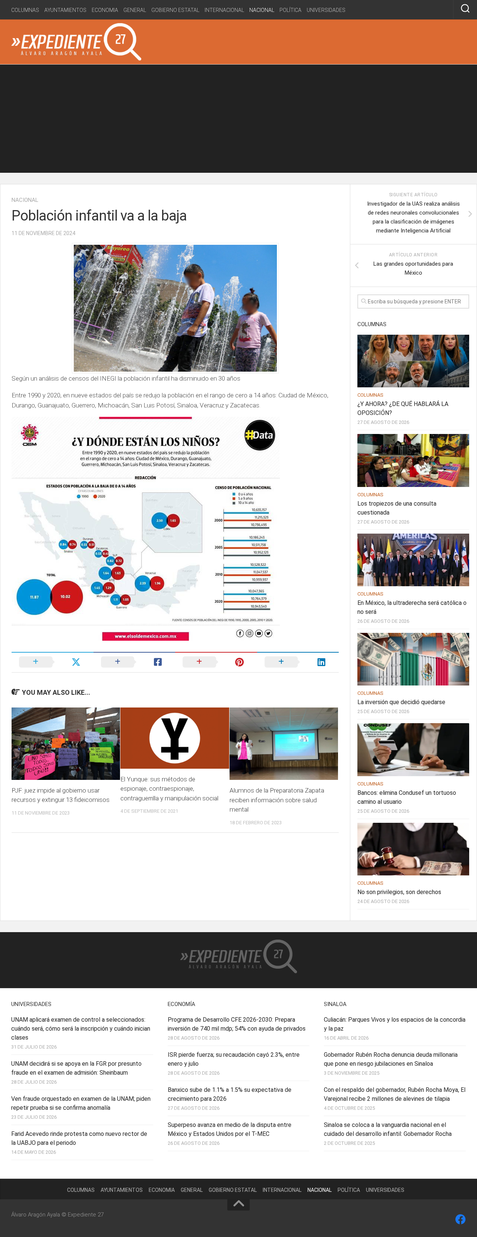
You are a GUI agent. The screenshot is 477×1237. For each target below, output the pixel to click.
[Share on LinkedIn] (298, 662)
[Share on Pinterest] (216, 662)
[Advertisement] (238, 120)
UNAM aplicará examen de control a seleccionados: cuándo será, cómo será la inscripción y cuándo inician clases (80, 1028)
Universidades (326, 10)
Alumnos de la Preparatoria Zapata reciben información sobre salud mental (277, 800)
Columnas (25, 10)
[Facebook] (460, 1219)
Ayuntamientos (65, 10)
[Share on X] (53, 662)
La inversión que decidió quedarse (401, 702)
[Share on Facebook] (135, 662)
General (134, 10)
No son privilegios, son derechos (399, 892)
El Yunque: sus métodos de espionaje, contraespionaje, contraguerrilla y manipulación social (169, 788)
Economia (105, 10)
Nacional (261, 10)
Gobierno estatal (175, 10)
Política (290, 10)
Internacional (224, 10)
